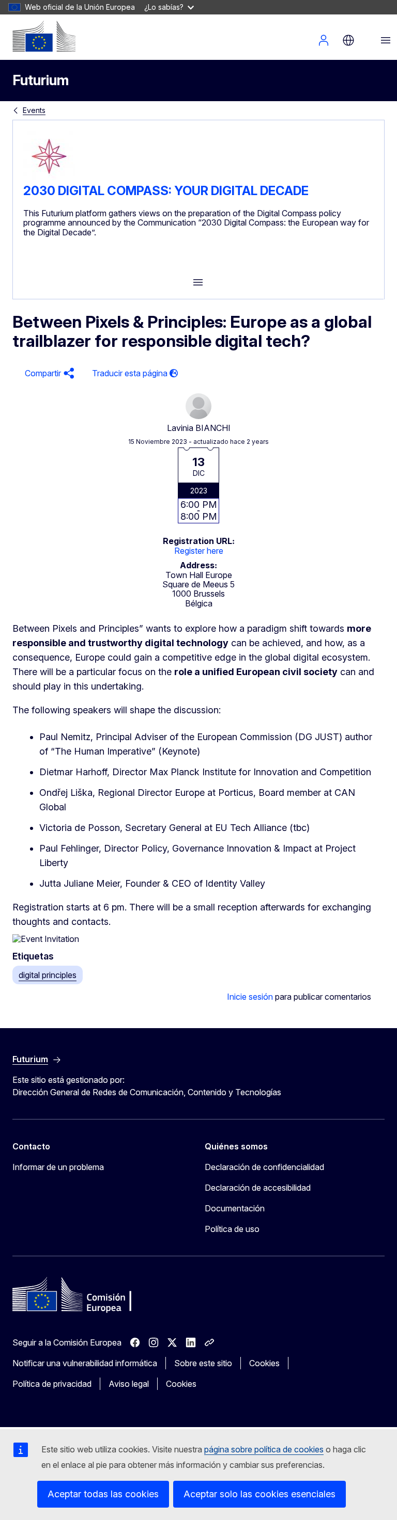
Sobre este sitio (203, 1363)
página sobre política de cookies (264, 1449)
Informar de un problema (58, 1167)
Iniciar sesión (323, 40)
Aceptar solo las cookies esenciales (259, 1494)
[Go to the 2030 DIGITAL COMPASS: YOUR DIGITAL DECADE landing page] (49, 179)
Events (34, 110)
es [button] (348, 40)
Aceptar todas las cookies (103, 1494)
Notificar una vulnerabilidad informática (84, 1363)
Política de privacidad (51, 1384)
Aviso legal (129, 1384)
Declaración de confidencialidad (264, 1167)
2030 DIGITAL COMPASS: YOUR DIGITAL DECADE (166, 190)
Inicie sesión (250, 996)
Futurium (40, 80)
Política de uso (232, 1229)
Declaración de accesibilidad (258, 1187)
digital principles (48, 975)
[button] (48, 373)
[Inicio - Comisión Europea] (43, 36)
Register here (198, 551)
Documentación (235, 1208)
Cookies (264, 1363)
